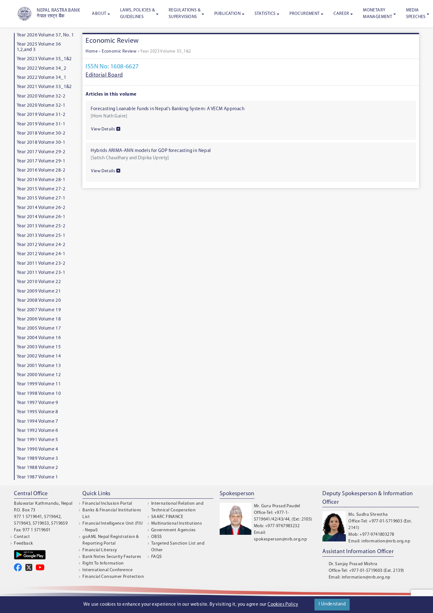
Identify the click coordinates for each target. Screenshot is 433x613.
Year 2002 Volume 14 (39, 356)
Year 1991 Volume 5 (37, 440)
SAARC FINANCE (167, 517)
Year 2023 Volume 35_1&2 (44, 59)
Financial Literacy (99, 550)
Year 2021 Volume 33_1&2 (44, 87)
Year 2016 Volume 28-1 (41, 180)
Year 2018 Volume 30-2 (41, 133)
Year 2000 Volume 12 (39, 375)
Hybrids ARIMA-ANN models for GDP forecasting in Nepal (151, 151)
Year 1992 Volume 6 (37, 430)
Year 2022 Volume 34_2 (41, 68)
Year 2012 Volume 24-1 (41, 254)
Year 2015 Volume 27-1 (41, 198)
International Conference (107, 570)
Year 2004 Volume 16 (39, 338)
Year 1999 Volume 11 (39, 384)
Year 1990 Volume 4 (37, 449)
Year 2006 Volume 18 (39, 319)
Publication (227, 13)
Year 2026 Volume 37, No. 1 (45, 35)
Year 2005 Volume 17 (39, 328)
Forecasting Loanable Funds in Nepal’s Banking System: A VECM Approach (167, 109)
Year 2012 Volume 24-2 (41, 245)
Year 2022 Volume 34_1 (41, 77)
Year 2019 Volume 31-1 (41, 124)
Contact (22, 536)
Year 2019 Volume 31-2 (41, 114)
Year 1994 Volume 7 (37, 421)
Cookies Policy (283, 604)
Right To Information (103, 563)
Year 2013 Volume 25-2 (41, 226)
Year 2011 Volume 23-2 (41, 263)
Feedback (23, 543)
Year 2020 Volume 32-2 (41, 96)
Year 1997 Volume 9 (37, 403)
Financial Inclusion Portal (107, 503)
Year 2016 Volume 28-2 (41, 170)
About (99, 13)
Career (341, 13)
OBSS (156, 536)
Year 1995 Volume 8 (37, 412)
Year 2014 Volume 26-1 (41, 217)
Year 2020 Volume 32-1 (41, 105)
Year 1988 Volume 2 (37, 467)
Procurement (304, 13)
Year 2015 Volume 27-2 (41, 189)
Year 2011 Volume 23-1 (41, 272)
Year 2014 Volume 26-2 (41, 207)
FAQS (156, 556)
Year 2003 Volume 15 (39, 347)
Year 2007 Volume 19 (39, 310)
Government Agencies (173, 530)
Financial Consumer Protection (113, 576)
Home (92, 51)
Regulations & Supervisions (184, 13)
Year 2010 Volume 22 (39, 282)
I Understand (332, 604)
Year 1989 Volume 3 (37, 458)
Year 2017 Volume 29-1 (41, 161)
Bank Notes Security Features (111, 556)
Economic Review (119, 51)
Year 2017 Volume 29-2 (41, 152)
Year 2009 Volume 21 (39, 291)
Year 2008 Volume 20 (39, 300)
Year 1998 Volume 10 (39, 393)
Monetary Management (377, 13)
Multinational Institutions (176, 523)
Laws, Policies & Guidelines (137, 13)
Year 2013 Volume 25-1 (41, 235)
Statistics (265, 13)
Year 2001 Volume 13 (39, 365)
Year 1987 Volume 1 (37, 477)
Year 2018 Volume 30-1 (41, 142)
